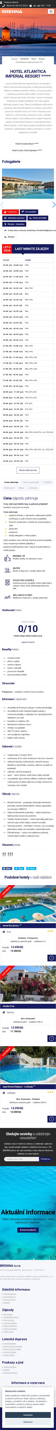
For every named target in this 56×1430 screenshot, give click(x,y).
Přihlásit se (45, 1159)
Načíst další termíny (28, 470)
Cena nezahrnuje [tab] (31, 482)
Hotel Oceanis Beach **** (26, 144)
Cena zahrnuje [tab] (11, 482)
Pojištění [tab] (47, 482)
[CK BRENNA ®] (12, 11)
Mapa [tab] (21, 488)
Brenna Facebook (28, 1230)
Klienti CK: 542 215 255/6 (17, 6)
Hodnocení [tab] (9, 488)
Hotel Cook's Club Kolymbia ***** (27, 150)
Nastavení (28, 1422)
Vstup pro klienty (11, 2)
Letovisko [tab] (33, 488)
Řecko (33, 59)
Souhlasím (28, 1415)
